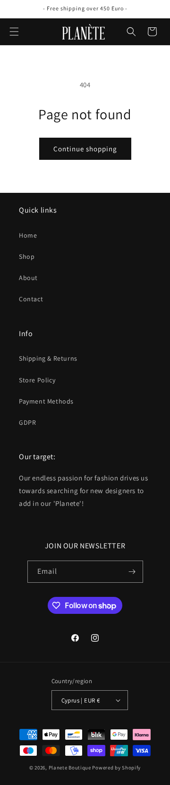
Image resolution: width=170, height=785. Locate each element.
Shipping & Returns (48, 358)
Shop (26, 256)
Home (28, 235)
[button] (14, 31)
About (28, 277)
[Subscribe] (132, 572)
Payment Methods (46, 401)
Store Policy (37, 380)
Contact (31, 299)
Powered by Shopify (116, 767)
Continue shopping (85, 148)
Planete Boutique (70, 767)
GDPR (27, 422)
